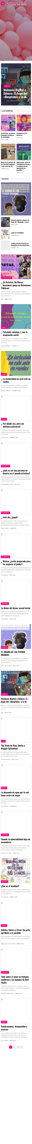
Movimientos (5, 466)
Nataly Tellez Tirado (6, 665)
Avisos (4, 327)
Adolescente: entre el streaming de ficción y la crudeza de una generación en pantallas (24, 166)
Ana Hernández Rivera (7, 484)
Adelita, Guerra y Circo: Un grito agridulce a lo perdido (15, 931)
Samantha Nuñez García (7, 993)
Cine (3, 741)
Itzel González (5, 619)
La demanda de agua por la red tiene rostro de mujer (15, 794)
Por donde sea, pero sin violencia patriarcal (13, 425)
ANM (8, 100)
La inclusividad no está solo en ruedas (16, 380)
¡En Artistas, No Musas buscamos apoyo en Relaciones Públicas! (16, 285)
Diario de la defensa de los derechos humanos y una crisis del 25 (8, 164)
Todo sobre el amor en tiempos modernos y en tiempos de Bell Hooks (15, 979)
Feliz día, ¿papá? (10, 517)
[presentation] (24, 66)
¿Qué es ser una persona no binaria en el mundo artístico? (17, 472)
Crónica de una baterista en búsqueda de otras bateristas (20, 244)
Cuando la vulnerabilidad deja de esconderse (15, 841)
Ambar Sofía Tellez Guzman (8, 943)
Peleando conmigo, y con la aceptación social (15, 333)
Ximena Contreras (6, 346)
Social (4, 374)
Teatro (4, 925)
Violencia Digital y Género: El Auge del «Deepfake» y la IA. (15, 93)
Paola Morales (5, 806)
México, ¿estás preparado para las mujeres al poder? (16, 563)
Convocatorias (6, 277)
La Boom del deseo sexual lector (15, 608)
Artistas (7, 86)
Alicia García (4, 437)
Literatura (5, 603)
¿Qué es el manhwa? (17, 233)
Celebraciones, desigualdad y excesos (14, 1028)
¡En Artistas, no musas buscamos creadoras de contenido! (8, 135)
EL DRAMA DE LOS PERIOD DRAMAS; (10, 192)
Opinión (4, 788)
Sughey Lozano (5, 528)
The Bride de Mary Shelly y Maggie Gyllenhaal (13, 747)
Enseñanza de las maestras (22, 134)
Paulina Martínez (5, 759)
